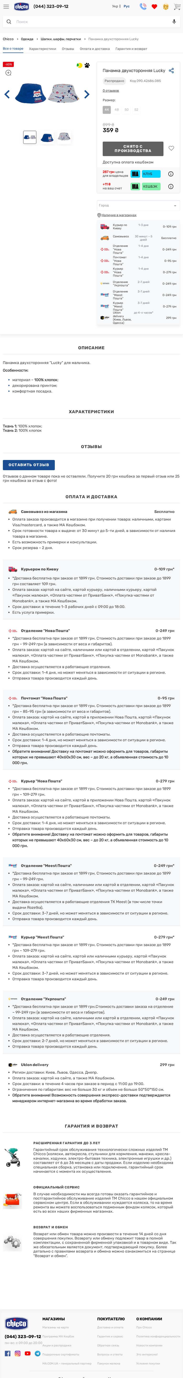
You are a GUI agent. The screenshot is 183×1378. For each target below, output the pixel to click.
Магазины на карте (55, 1327)
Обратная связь (108, 1345)
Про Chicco (144, 1327)
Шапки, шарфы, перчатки (61, 39)
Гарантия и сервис (110, 1336)
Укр (115, 6)
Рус (127, 6)
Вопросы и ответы (110, 1354)
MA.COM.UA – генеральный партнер (67, 1363)
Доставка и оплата (110, 1327)
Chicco (8, 39)
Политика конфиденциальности (158, 1336)
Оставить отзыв (29, 465)
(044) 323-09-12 (51, 6)
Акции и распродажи (56, 1345)
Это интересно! (147, 1354)
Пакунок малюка (108, 1363)
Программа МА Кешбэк (58, 1336)
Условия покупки (148, 1363)
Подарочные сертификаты (60, 1354)
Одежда (27, 39)
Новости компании (149, 1345)
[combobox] (138, 205)
